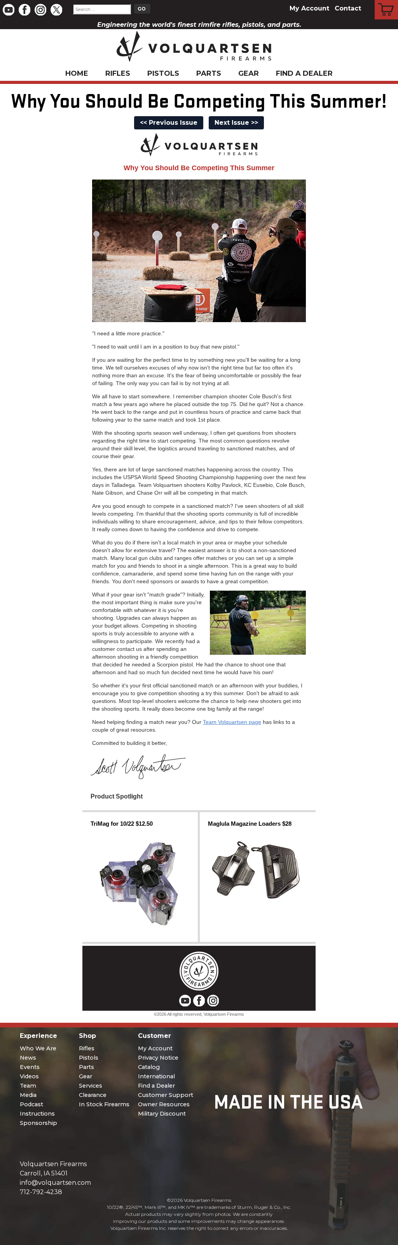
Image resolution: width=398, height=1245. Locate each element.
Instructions (37, 1113)
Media (28, 1095)
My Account (309, 8)
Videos (29, 1076)
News (28, 1057)
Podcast (31, 1104)
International (156, 1076)
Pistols (163, 73)
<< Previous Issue (168, 122)
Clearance (92, 1095)
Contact (348, 8)
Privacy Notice (158, 1057)
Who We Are (38, 1048)
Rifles (117, 73)
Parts (208, 73)
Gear (248, 73)
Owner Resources (164, 1104)
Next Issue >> (236, 122)
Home (76, 73)
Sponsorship (38, 1122)
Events (30, 1067)
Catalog (149, 1067)
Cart (386, 1)
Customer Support (165, 1095)
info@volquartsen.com (55, 1182)
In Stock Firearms (104, 1104)
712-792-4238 (41, 1192)
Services (90, 1085)
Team (28, 1085)
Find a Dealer (304, 73)
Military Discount (162, 1113)
